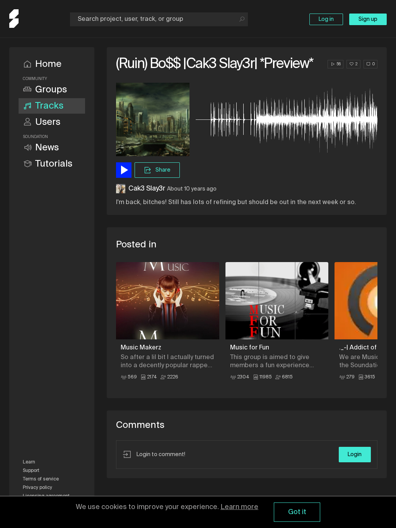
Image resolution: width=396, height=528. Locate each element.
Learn (29, 462)
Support (31, 470)
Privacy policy (37, 487)
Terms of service (41, 479)
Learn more (239, 507)
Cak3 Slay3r (147, 189)
